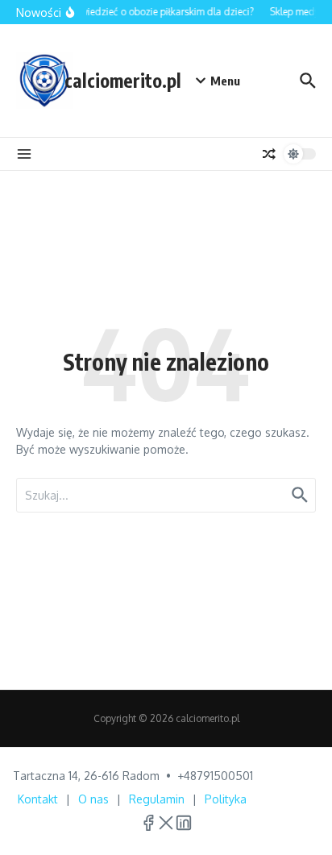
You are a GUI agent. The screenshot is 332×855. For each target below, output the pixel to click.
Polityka (226, 799)
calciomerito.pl (122, 80)
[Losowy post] (269, 153)
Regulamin (157, 799)
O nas (93, 799)
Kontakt (38, 799)
